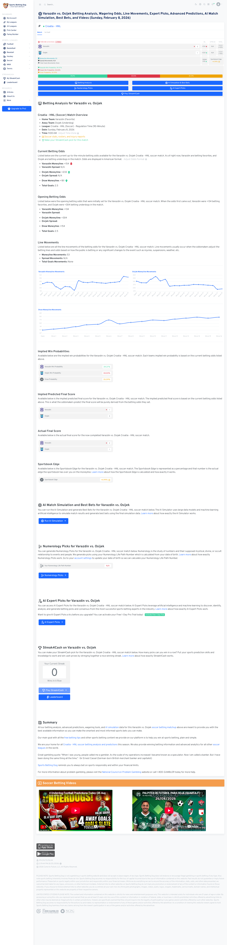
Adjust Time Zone (67, 133)
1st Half (47, 32)
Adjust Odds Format (134, 159)
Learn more (98, 472)
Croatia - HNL (53, 26)
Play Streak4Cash (54, 690)
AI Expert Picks (52, 622)
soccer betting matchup (164, 727)
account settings (83, 558)
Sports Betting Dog (48, 765)
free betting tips (72, 737)
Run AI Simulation (53, 521)
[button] (218, 4)
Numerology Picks (53, 575)
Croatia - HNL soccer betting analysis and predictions (90, 744)
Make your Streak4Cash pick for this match (66, 140)
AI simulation (112, 727)
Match (39, 32)
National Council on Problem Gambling (121, 772)
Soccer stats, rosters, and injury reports (65, 136)
